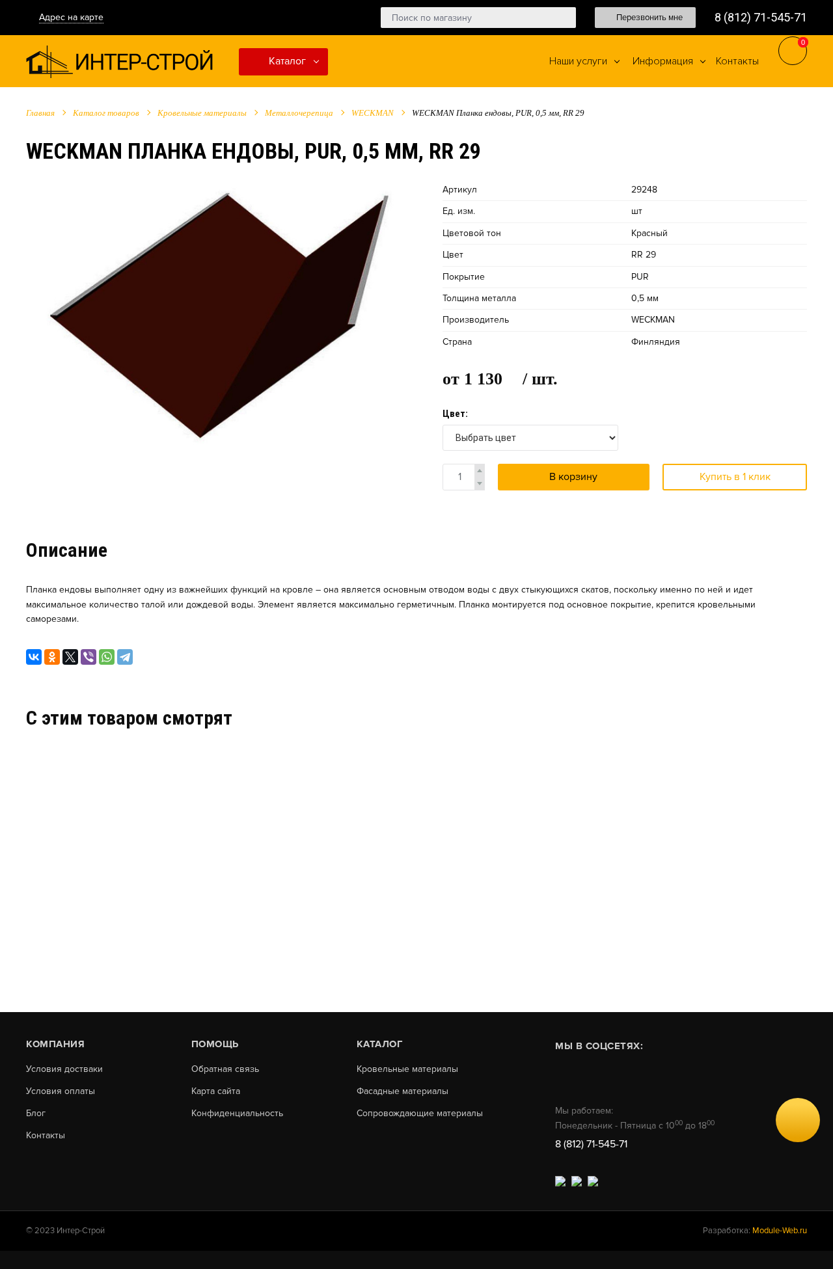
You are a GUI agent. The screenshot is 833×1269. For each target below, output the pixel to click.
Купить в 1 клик (735, 476)
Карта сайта (215, 1091)
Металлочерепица (299, 113)
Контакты (45, 1135)
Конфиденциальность (237, 1113)
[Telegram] (125, 657)
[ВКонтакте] (34, 657)
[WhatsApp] (107, 657)
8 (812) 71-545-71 (761, 17)
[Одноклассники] (52, 657)
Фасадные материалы (402, 1091)
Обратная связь (225, 1069)
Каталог (286, 61)
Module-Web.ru (779, 1230)
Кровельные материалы (202, 113)
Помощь (215, 1044)
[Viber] (88, 657)
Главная (40, 113)
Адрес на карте (71, 17)
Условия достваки (64, 1069)
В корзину (573, 476)
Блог (36, 1113)
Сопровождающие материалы (420, 1113)
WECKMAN (372, 113)
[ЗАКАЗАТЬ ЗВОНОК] (798, 1120)
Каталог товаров (106, 113)
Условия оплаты (60, 1091)
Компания (55, 1044)
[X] (70, 657)
